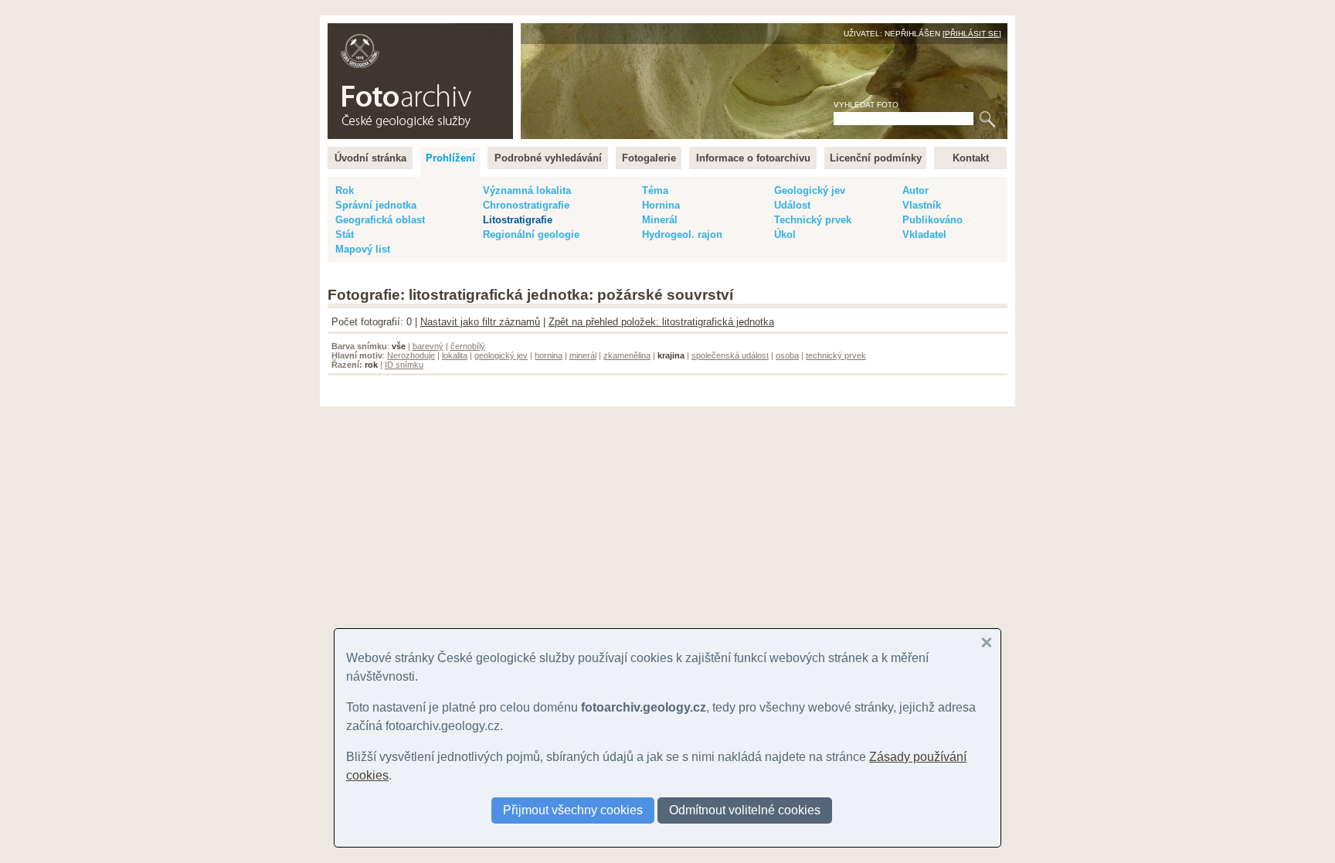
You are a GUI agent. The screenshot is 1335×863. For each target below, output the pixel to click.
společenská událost (730, 355)
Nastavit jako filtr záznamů (480, 322)
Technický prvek (812, 220)
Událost (792, 205)
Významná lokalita (527, 190)
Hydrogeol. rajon (682, 234)
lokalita (454, 355)
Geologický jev (809, 190)
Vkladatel (924, 234)
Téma (655, 190)
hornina (548, 355)
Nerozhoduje (411, 355)
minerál (582, 355)
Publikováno (932, 220)
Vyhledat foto (866, 104)
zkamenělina (627, 355)
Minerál (660, 220)
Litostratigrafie (517, 220)
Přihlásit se (972, 33)
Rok (344, 190)
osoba (787, 355)
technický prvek (836, 355)
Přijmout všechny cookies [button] (573, 810)
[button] (986, 643)
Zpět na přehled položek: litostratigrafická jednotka (661, 322)
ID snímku (404, 364)
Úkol (785, 234)
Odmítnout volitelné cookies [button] (744, 810)
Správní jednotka (375, 205)
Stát (344, 234)
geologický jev (501, 355)
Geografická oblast (380, 220)
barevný (428, 346)
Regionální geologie (531, 234)
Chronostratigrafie (526, 205)
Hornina (661, 205)
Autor (915, 190)
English (494, 31)
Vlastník (921, 205)
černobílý (467, 346)
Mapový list (362, 249)
